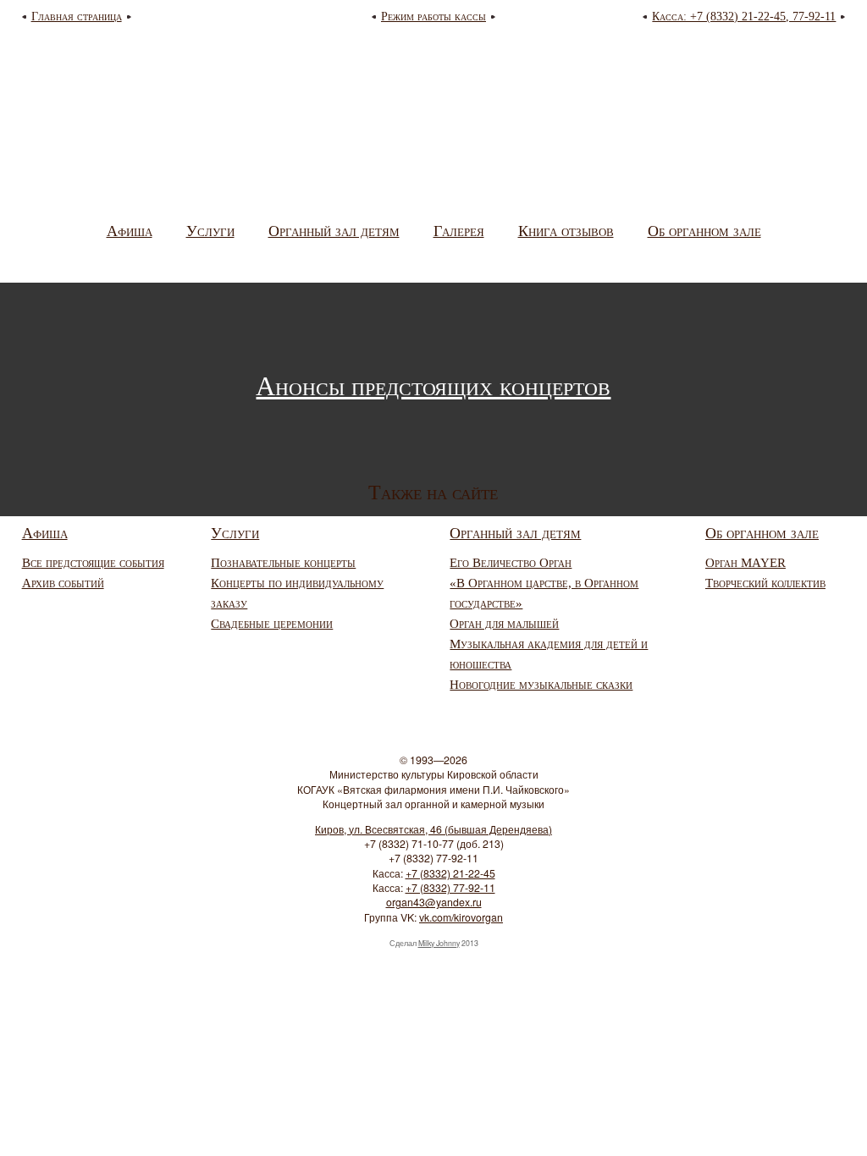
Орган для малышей (504, 623)
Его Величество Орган (511, 563)
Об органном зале (704, 231)
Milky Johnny (439, 943)
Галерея (459, 231)
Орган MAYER (745, 563)
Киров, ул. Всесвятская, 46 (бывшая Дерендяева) (433, 829)
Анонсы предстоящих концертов (433, 386)
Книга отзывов (566, 231)
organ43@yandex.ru (434, 902)
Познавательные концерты (283, 563)
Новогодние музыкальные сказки (541, 684)
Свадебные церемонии (272, 623)
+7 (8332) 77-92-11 (450, 887)
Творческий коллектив (765, 583)
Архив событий (63, 583)
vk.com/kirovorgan (461, 917)
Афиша (129, 231)
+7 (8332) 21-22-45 (450, 873)
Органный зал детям (334, 231)
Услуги (210, 231)
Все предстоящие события (93, 563)
